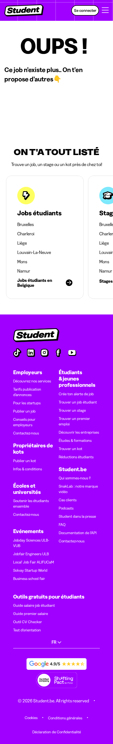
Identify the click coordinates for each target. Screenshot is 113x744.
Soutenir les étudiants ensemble (31, 503)
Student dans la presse (77, 516)
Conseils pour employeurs (24, 422)
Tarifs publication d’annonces (27, 392)
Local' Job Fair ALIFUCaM (33, 562)
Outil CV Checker (27, 621)
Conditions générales (65, 718)
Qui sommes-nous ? (75, 478)
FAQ (62, 524)
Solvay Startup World (30, 570)
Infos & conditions (27, 469)
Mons (22, 261)
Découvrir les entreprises (79, 432)
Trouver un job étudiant (78, 402)
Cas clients (68, 499)
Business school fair (29, 578)
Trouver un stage (72, 410)
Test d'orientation (27, 630)
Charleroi (25, 233)
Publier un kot (24, 460)
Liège (22, 243)
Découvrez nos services (32, 381)
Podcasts (66, 508)
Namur (23, 271)
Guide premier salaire (30, 613)
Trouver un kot (70, 448)
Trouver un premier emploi (74, 421)
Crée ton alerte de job (76, 393)
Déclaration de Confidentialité (56, 731)
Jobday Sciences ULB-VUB (31, 543)
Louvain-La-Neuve (34, 252)
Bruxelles (25, 224)
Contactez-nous (26, 433)
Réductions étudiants (76, 456)
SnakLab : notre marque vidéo (78, 489)
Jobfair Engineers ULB (31, 553)
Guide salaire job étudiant (34, 605)
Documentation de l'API (78, 532)
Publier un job (24, 411)
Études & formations (75, 440)
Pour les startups (27, 402)
